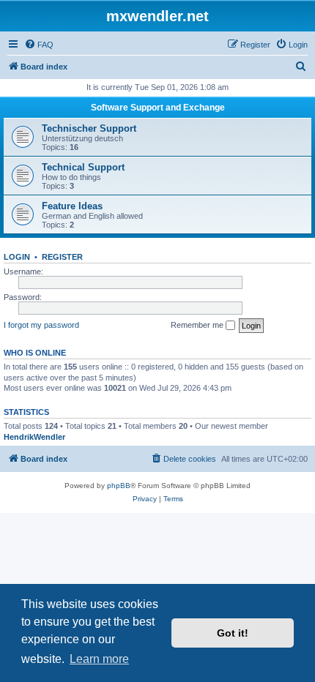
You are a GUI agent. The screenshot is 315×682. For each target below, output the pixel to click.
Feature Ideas (72, 206)
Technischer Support (89, 128)
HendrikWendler (34, 436)
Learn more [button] (99, 659)
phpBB (118, 485)
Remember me (198, 325)
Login (17, 256)
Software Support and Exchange (158, 107)
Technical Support (83, 167)
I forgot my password (41, 325)
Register (62, 256)
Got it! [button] (232, 633)
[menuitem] (38, 44)
